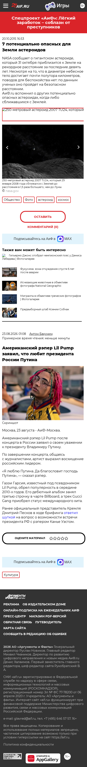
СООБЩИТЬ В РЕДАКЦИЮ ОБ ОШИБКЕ (35, 634)
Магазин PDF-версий (47, 616)
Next (78, 147)
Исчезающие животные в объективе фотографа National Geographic (44, 284)
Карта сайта (14, 628)
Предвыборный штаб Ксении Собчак (44, 309)
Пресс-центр (14, 616)
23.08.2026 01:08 (14, 334)
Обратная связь (17, 622)
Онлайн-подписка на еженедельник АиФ (41, 610)
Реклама (11, 604)
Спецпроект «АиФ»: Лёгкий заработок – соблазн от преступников (43, 22)
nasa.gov (12, 191)
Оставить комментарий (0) (42, 219)
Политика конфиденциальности (28, 744)
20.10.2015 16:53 (13, 39)
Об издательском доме (44, 604)
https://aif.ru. (61, 737)
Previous (6, 147)
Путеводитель (48, 622)
